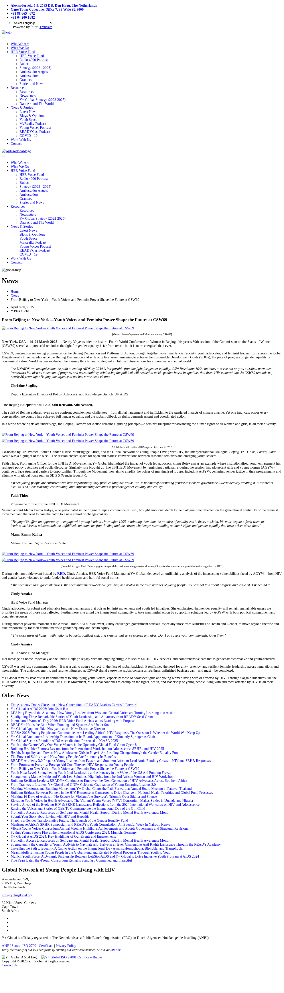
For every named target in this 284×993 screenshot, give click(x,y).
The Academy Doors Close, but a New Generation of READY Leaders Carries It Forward (74, 705)
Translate (45, 27)
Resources (18, 88)
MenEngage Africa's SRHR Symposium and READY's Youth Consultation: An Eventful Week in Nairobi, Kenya (90, 824)
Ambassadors (29, 76)
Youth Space (28, 119)
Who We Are (20, 44)
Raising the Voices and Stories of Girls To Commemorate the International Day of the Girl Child (78, 808)
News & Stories (22, 107)
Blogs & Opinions (32, 115)
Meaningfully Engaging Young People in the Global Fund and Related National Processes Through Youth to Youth (91, 852)
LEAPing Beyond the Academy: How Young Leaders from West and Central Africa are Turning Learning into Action (93, 713)
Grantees (26, 80)
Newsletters (28, 96)
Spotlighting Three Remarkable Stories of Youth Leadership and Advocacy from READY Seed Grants (82, 717)
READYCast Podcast (35, 131)
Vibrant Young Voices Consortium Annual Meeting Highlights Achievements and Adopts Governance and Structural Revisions (99, 828)
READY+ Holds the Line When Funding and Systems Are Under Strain (61, 725)
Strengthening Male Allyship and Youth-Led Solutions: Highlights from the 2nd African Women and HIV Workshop (92, 776)
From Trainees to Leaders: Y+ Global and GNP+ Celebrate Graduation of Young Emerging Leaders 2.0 (83, 784)
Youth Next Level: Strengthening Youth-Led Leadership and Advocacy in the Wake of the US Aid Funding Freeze (91, 772)
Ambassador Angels (34, 72)
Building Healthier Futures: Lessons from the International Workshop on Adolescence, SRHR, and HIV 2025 (87, 749)
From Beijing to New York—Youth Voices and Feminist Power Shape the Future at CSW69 (75, 768)
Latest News (28, 111)
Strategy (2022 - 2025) (35, 68)
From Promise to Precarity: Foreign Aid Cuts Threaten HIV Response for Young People (72, 764)
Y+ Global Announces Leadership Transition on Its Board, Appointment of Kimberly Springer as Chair (83, 737)
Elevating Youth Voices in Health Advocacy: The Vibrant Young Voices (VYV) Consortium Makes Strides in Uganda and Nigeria (102, 800)
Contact (16, 143)
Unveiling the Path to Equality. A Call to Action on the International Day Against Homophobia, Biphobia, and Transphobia (97, 848)
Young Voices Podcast (35, 127)
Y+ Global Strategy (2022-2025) (42, 100)
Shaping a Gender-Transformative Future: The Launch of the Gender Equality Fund (69, 820)
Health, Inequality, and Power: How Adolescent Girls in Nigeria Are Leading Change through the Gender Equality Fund (95, 753)
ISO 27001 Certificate (37, 946)
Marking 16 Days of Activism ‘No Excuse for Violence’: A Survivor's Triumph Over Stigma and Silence (84, 796)
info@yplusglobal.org (17, 895)
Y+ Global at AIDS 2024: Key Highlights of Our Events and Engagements (63, 836)
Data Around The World (37, 104)
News (15, 295)
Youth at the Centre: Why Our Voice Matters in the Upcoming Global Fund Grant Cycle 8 (74, 745)
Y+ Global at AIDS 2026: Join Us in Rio (39, 709)
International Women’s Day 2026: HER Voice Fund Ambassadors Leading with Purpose (72, 721)
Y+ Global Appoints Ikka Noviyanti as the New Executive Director (58, 729)
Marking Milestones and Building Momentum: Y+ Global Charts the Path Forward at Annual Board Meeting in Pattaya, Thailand (101, 788)
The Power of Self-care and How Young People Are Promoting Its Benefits (63, 756)
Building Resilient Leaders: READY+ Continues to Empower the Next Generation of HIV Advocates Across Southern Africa (99, 780)
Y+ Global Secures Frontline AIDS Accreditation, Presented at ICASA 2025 (64, 741)
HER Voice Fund (23, 52)
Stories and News (32, 84)
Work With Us (21, 139)
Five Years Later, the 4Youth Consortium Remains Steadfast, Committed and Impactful (71, 860)
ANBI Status (11, 946)
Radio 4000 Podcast (34, 60)
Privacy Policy (66, 946)
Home (15, 291)
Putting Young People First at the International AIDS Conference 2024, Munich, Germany (74, 832)
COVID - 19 (28, 135)
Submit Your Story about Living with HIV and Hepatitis (50, 816)
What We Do (20, 48)
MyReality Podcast (33, 123)
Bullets (24, 64)
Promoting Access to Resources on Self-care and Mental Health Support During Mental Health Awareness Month (90, 812)
